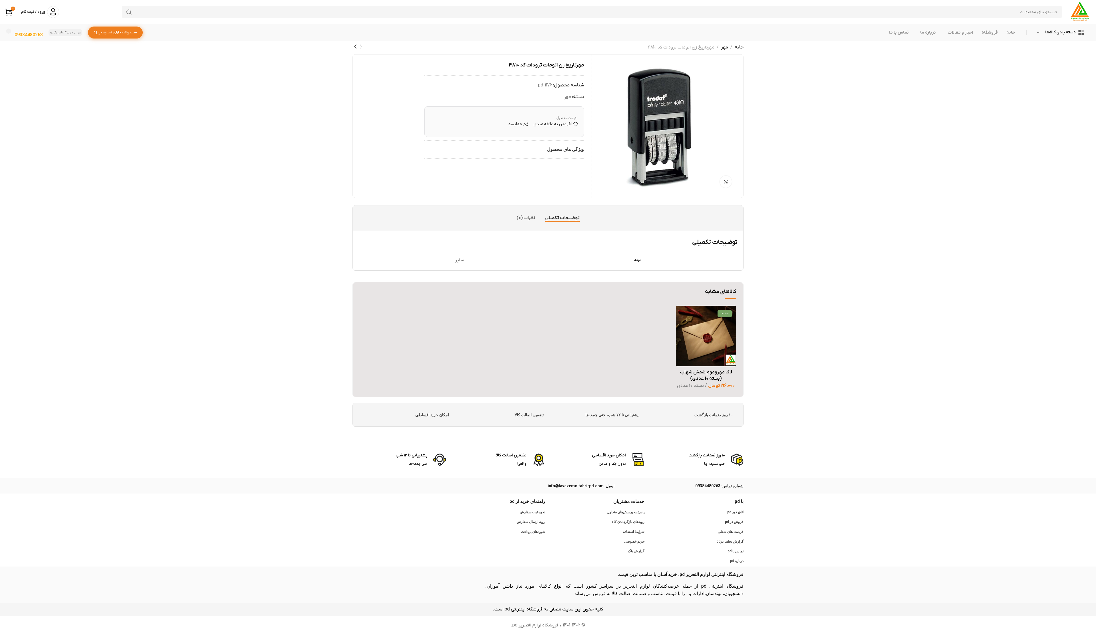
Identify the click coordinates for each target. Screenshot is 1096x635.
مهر (724, 47)
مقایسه (515, 124)
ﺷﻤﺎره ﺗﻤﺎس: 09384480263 (719, 486)
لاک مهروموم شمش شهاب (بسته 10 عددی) (706, 375)
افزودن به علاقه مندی (552, 124)
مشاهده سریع (686, 343)
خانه (739, 47)
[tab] (562, 218)
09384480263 (29, 34)
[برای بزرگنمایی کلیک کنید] (726, 182)
